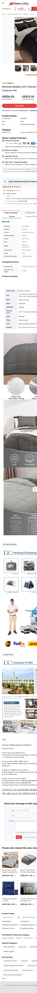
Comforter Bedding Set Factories (13, 965)
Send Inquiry (19, 106)
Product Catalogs (29, 917)
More (3, 978)
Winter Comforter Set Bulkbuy (13, 975)
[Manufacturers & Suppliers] (18, 3)
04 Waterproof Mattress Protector (11, 925)
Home (3, 14)
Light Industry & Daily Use (14, 14)
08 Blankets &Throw (8, 928)
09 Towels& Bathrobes (27, 928)
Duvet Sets (24, 961)
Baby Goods (22, 947)
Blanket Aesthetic (9, 951)
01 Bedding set (24, 921)
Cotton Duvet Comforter (11, 970)
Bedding (25, 14)
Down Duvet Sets (27, 970)
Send (18, 837)
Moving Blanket (6, 921)
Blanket (32, 14)
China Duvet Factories (10, 961)
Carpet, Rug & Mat (9, 947)
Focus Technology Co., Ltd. (25, 985)
